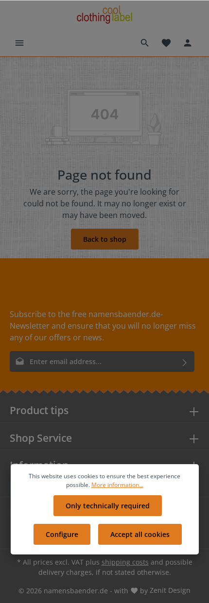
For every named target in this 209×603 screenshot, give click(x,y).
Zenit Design (170, 590)
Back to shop (104, 239)
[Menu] (19, 42)
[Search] (145, 42)
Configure (62, 534)
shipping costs (125, 562)
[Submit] (184, 361)
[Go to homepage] (104, 14)
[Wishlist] (166, 42)
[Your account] (187, 42)
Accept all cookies (140, 534)
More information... (117, 485)
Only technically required (108, 505)
